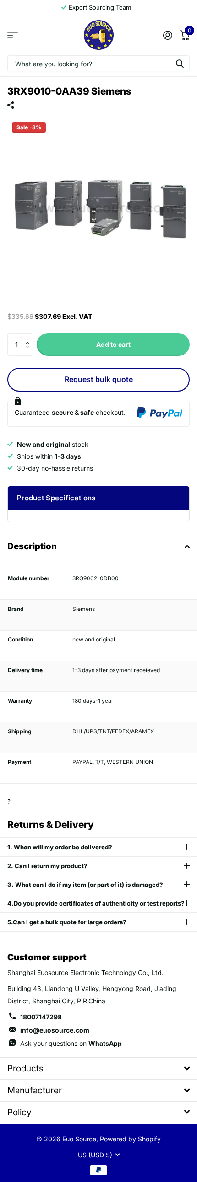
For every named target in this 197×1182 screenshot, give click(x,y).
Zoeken (180, 63)
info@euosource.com (54, 1030)
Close (98, 1068)
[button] (30, 337)
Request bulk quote (99, 379)
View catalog (12, 35)
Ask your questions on (71, 1043)
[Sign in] (167, 35)
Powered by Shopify (130, 1139)
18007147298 (41, 1017)
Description (32, 546)
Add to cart (113, 344)
